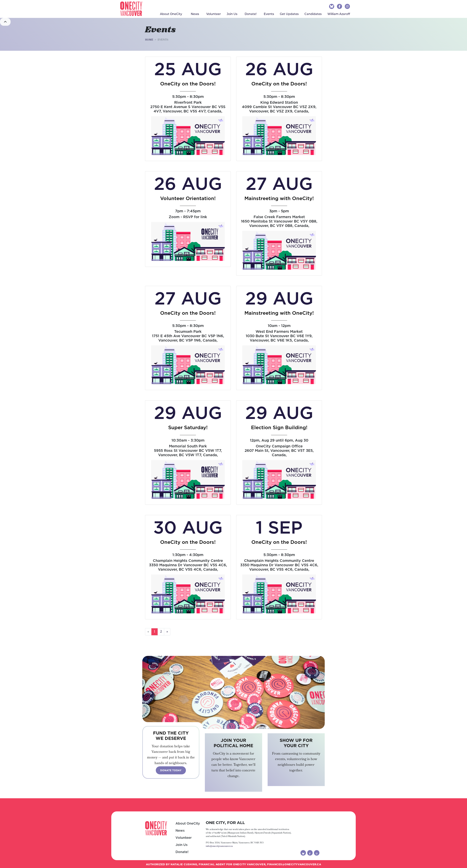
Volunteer (213, 14)
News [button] (195, 14)
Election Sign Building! (279, 427)
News (180, 830)
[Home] (131, 9)
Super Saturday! (188, 427)
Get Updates (289, 14)
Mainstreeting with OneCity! (279, 198)
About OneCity (187, 823)
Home (149, 40)
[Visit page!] (332, 6)
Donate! (181, 852)
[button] (5, 22)
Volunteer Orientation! (188, 198)
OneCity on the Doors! (188, 83)
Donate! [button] (250, 14)
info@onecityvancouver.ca (219, 846)
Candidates (313, 14)
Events (270, 14)
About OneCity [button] (171, 14)
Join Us (232, 14)
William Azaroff (338, 14)
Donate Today (171, 770)
